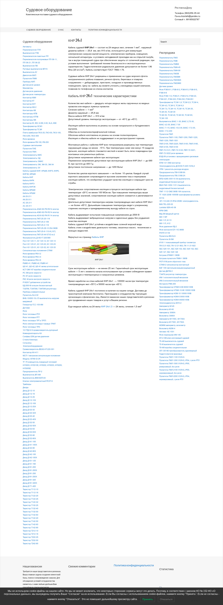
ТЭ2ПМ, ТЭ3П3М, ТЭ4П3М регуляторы (39, 288)
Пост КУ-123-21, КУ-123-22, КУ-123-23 (39, 244)
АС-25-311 (27, 205)
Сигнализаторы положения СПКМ (37, 250)
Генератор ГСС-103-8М (33, 304)
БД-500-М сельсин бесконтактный (37, 285)
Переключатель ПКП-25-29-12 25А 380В (40, 228)
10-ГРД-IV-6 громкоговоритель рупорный (40, 330)
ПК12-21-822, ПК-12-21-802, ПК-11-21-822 (177, 245)
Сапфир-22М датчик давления (36, 336)
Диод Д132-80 (29, 435)
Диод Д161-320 (29, 479)
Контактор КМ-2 (29, 107)
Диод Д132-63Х (29, 432)
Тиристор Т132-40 (30, 508)
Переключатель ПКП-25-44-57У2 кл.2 (39, 234)
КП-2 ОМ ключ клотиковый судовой (174, 338)
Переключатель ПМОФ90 (170, 83)
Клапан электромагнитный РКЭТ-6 (38, 381)
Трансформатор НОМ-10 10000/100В (175, 293)
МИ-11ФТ (163, 217)
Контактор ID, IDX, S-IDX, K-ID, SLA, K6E (40, 123)
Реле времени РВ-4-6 (32, 260)
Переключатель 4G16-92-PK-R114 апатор (41, 215)
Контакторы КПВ (30, 113)
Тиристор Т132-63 (30, 514)
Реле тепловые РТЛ (31, 314)
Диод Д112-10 (29, 390)
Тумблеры (27, 384)
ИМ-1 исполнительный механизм (173, 277)
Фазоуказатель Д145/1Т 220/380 (37, 237)
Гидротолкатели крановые (170, 353)
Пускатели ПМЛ (166, 134)
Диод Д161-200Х (30, 470)
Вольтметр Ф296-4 (167, 328)
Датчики (26, 307)
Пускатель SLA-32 (30, 295)
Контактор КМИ (29, 97)
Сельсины (27, 342)
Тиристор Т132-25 (30, 505)
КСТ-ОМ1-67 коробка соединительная (39, 269)
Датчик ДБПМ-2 (166, 271)
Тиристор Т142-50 (30, 521)
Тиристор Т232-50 (30, 540)
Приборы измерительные (34, 291)
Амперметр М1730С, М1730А (172, 318)
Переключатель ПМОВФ (169, 76)
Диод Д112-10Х (29, 400)
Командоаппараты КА (32, 333)
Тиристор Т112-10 (30, 489)
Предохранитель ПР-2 (32, 371)
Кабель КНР (28, 177)
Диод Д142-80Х (29, 451)
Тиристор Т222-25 (30, 537)
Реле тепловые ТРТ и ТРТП (34, 320)
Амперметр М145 (166, 306)
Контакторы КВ (29, 110)
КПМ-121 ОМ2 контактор (170, 162)
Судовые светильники (32, 145)
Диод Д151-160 (29, 463)
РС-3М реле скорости (32, 272)
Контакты (76, 29)
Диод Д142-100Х (30, 457)
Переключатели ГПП (32, 49)
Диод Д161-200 (29, 467)
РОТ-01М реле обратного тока (172, 261)
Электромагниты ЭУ (31, 167)
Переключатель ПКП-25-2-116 (36, 225)
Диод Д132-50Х (29, 425)
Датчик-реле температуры (34, 94)
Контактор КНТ (29, 104)
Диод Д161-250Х (30, 476)
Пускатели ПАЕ (29, 148)
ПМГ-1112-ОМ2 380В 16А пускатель (174, 191)
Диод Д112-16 (29, 393)
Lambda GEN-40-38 (167, 207)
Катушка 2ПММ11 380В (169, 255)
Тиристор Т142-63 (30, 524)
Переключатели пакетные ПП (36, 56)
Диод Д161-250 (29, 473)
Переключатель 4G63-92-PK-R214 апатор (41, 212)
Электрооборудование (32, 346)
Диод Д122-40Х (29, 419)
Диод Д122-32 (29, 409)
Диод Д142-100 (29, 454)
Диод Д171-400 (29, 486)
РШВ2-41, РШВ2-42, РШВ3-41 (35, 263)
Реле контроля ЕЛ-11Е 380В (171, 229)
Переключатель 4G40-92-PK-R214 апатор (41, 209)
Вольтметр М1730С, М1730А (171, 322)
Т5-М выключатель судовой (171, 344)
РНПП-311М (164, 232)
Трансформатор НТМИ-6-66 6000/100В (176, 287)
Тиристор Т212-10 (30, 530)
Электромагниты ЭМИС (33, 161)
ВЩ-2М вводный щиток (169, 213)
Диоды (26, 387)
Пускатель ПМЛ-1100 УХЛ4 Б (171, 357)
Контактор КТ (28, 100)
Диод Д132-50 (29, 422)
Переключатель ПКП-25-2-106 (36, 221)
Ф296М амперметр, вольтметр (172, 325)
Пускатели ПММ (30, 78)
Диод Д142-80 (29, 448)
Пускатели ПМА (29, 151)
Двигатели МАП (29, 75)
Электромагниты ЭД (31, 158)
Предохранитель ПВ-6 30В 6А (172, 172)
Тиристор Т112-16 (30, 492)
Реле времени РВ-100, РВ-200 (36, 142)
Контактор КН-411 (30, 352)
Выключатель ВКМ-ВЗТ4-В (34, 377)
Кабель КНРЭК (29, 186)
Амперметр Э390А (167, 312)
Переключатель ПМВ (168, 60)
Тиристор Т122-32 (30, 502)
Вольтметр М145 (166, 309)
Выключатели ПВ (30, 65)
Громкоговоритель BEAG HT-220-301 (38, 349)
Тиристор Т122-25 (30, 498)
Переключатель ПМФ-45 (169, 67)
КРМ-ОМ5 (163, 210)
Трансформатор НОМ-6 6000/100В (174, 299)
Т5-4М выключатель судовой (171, 341)
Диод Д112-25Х (29, 406)
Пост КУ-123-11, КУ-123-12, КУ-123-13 (39, 240)
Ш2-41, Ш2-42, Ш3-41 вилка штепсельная (40, 266)
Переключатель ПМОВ (169, 73)
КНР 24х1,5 (106, 306)
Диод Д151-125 (29, 460)
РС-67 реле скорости (32, 276)
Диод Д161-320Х (30, 483)
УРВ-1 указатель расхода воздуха (174, 169)
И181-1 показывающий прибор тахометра (177, 242)
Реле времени (29, 139)
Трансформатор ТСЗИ (32, 129)
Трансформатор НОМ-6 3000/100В (174, 296)
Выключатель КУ (30, 72)
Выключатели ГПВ (31, 53)
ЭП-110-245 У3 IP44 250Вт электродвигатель (178, 201)
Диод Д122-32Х (29, 412)
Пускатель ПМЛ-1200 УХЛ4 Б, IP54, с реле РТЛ (179, 360)
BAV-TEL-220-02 (166, 204)
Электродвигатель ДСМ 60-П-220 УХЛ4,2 (177, 166)
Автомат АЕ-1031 (166, 331)
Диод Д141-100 (29, 441)
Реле (25, 311)
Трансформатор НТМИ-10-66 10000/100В (177, 290)
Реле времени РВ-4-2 (32, 253)
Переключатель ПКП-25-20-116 (36, 218)
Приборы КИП (29, 81)
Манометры (28, 88)
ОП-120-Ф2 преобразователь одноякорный (178, 350)
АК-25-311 (27, 199)
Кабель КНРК (28, 180)
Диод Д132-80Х (29, 438)
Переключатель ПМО (168, 57)
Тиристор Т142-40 (30, 518)
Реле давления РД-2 (168, 226)
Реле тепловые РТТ (31, 317)
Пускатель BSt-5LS (167, 236)
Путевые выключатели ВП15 (35, 68)
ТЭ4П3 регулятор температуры (173, 274)
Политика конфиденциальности (105, 29)
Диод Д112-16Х (29, 403)
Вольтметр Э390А (167, 315)
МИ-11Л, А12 (164, 223)
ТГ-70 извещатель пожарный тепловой (40, 362)
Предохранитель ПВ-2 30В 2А (172, 175)
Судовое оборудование (49, 9)
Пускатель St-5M (166, 239)
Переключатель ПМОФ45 (170, 80)
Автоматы (27, 46)
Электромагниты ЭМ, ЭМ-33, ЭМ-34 (38, 164)
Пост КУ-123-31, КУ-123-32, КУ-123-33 (39, 247)
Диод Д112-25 (29, 397)
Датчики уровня (166, 86)
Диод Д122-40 (29, 416)
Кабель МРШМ (29, 190)
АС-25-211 (27, 202)
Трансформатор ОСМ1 (32, 126)
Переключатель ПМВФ (169, 64)
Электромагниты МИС (32, 154)
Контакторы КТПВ (30, 116)
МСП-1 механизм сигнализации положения (41, 355)
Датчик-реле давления (32, 91)
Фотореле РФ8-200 (167, 283)
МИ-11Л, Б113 (165, 220)
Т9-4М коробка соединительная (173, 347)
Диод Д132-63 (29, 428)
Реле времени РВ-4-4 (32, 256)
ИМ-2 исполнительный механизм (173, 280)
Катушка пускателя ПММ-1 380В (173, 258)
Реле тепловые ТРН (31, 326)
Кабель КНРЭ (28, 183)
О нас (61, 29)
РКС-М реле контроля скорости (36, 279)
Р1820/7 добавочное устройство (37, 282)
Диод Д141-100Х (30, 444)
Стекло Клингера (30, 339)
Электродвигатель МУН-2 (170, 303)
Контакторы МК (29, 119)
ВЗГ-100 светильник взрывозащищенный (177, 267)
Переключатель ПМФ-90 (169, 70)
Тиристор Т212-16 (30, 534)
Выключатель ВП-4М (32, 374)
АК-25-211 (27, 196)
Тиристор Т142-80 (30, 527)
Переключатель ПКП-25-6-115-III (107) (39, 231)
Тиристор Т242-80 (30, 543)
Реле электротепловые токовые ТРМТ (39, 323)
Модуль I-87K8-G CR (31, 358)
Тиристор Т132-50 (30, 511)
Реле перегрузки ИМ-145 (170, 334)
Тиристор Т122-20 (30, 495)
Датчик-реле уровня (31, 84)
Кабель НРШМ (29, 193)
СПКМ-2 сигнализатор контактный (174, 264)
